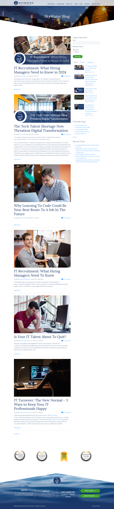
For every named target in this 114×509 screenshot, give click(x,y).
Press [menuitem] (76, 4)
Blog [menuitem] (81, 4)
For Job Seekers (82, 129)
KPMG (30, 139)
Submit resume (89, 496)
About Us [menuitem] (69, 4)
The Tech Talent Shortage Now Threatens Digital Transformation (41, 128)
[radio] (86, 50)
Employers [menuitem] (51, 4)
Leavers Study (56, 419)
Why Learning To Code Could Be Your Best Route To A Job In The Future (40, 209)
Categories (90, 62)
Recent (76, 62)
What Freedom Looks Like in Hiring (85, 154)
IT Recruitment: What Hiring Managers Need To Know (37, 273)
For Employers (81, 125)
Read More (17, 89)
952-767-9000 (46, 494)
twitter (72, 494)
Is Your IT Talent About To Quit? (40, 337)
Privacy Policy (96, 506)
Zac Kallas (23, 76)
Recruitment (81, 133)
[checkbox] (86, 51)
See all (74, 137)
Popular (82, 62)
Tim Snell (22, 218)
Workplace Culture (83, 127)
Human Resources (82, 131)
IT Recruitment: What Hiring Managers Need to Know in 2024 (40, 70)
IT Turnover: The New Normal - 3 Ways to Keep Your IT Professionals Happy (41, 404)
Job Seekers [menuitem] (60, 4)
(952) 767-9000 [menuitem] (96, 4)
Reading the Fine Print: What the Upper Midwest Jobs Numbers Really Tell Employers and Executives (88, 150)
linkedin (68, 497)
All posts (16, 434)
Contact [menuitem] (87, 4)
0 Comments (67, 76)
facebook (64, 494)
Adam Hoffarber (25, 279)
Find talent (89, 491)
